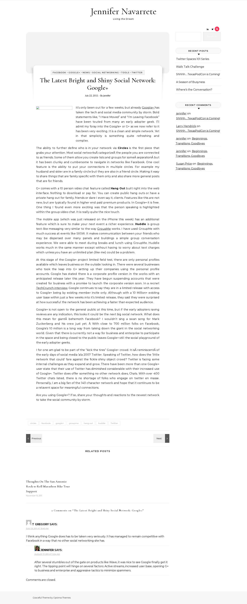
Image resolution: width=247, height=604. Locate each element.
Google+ (74, 72)
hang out (88, 423)
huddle (101, 423)
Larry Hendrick (186, 126)
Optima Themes (62, 597)
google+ (60, 423)
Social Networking (105, 72)
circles (33, 423)
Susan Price (184, 163)
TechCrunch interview (51, 288)
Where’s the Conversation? (194, 89)
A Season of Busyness (190, 82)
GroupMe (104, 228)
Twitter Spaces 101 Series (192, 59)
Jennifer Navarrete (123, 11)
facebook (59, 72)
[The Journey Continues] (161, 438)
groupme (74, 423)
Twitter (137, 72)
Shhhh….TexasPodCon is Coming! (198, 74)
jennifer (107, 95)
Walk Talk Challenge (190, 66)
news (86, 72)
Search (212, 36)
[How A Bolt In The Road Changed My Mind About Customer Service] (33, 438)
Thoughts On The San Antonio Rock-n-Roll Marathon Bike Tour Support (48, 486)
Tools (125, 72)
